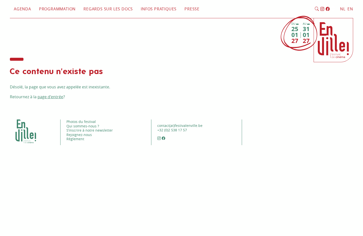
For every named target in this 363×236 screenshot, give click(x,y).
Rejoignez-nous (79, 134)
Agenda (22, 9)
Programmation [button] (57, 9)
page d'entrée (50, 96)
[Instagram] (322, 9)
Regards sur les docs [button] (108, 9)
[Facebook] (328, 9)
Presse (192, 9)
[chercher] (317, 9)
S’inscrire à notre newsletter (89, 130)
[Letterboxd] (333, 9)
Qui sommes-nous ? (82, 126)
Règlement (75, 139)
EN (350, 9)
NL (342, 9)
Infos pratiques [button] (159, 9)
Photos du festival (81, 121)
